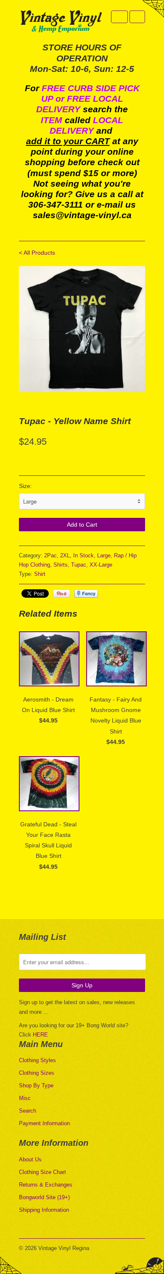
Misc (25, 1098)
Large (104, 555)
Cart (137, 17)
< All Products (37, 252)
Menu (119, 17)
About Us (30, 1159)
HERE (40, 1034)
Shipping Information (44, 1210)
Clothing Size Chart (42, 1172)
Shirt (39, 574)
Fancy (86, 593)
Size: (25, 486)
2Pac (50, 555)
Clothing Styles (37, 1060)
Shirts (60, 565)
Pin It (61, 593)
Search (27, 1111)
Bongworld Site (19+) (44, 1197)
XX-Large (101, 565)
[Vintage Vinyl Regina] (61, 22)
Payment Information (44, 1123)
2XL (65, 555)
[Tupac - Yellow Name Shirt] (82, 329)
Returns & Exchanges (45, 1185)
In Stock (83, 555)
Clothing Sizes (36, 1073)
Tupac (78, 565)
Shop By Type (36, 1085)
